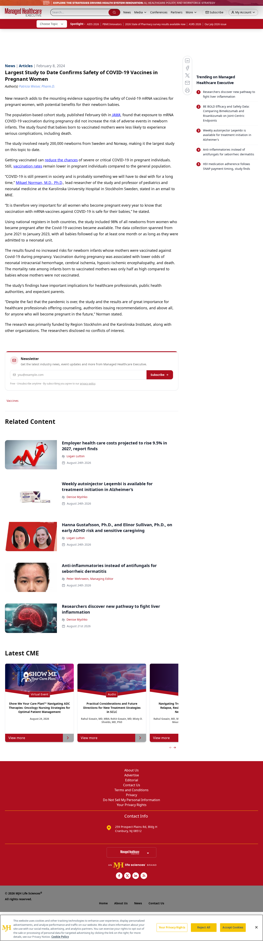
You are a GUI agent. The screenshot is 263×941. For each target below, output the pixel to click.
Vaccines (12, 401)
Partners (176, 12)
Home (103, 903)
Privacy (131, 795)
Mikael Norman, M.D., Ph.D (39, 182)
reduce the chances (61, 159)
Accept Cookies (233, 927)
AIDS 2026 (93, 24)
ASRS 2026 (195, 24)
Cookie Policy (60, 937)
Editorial (131, 780)
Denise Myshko (77, 497)
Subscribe (157, 375)
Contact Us (131, 785)
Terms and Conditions (131, 790)
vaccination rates (27, 166)
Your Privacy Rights (131, 805)
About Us (131, 770)
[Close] (256, 927)
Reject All (203, 927)
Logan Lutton (76, 456)
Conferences (158, 12)
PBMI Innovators (112, 24)
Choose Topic (49, 24)
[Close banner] (258, 5)
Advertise (131, 775)
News (127, 12)
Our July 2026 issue (215, 24)
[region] (131, 928)
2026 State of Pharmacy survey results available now (155, 24)
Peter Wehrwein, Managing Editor (90, 579)
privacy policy (87, 383)
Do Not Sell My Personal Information (131, 800)
